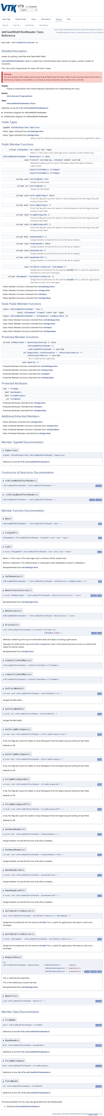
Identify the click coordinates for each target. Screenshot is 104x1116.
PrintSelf (34, 160)
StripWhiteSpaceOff (39, 224)
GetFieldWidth (36, 186)
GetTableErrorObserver (40, 276)
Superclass (35, 127)
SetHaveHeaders (37, 244)
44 (17, 108)
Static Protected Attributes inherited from (27, 433)
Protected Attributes (83, 32)
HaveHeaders (15, 392)
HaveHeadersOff (37, 257)
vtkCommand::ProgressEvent (19, 96)
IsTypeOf (41, 313)
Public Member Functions (72, 30)
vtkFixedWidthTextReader (13, 61)
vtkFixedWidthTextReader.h (24, 43)
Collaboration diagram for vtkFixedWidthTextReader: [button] (25, 116)
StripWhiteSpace (17, 396)
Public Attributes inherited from (23, 422)
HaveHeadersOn (36, 250)
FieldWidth (15, 399)
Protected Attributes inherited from (24, 403)
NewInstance (35, 157)
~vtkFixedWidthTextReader (40, 349)
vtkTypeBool (22, 150)
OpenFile (32, 362)
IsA (31, 150)
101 (19, 1092)
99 (19, 1052)
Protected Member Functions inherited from (30, 366)
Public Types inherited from (23, 131)
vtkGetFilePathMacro (39, 170)
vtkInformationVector (69, 353)
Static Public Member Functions (92, 30)
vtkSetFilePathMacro (39, 173)
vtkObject (42, 294)
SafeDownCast (43, 316)
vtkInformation (48, 353)
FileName (55, 170)
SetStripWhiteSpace (39, 195)
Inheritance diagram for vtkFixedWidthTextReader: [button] (24, 112)
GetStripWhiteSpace (39, 205)
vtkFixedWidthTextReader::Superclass (47, 455)
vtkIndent (58, 160)
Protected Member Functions (65, 32)
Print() (36, 644)
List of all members (97, 32)
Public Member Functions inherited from (29, 286)
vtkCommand (58, 267)
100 (19, 1072)
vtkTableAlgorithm (19, 127)
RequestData (33, 353)
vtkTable (70, 270)
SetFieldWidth (36, 179)
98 (19, 1031)
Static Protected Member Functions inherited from (30, 426)
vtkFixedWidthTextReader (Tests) (21, 103)
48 (19, 462)
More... (98, 138)
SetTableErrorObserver (40, 267)
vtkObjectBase (44, 298)
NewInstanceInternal (37, 342)
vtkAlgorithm (33, 135)
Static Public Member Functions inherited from (31, 320)
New (38, 309)
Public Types (58, 30)
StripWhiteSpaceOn (38, 215)
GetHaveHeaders (37, 237)
